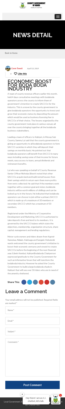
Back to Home (11, 53)
